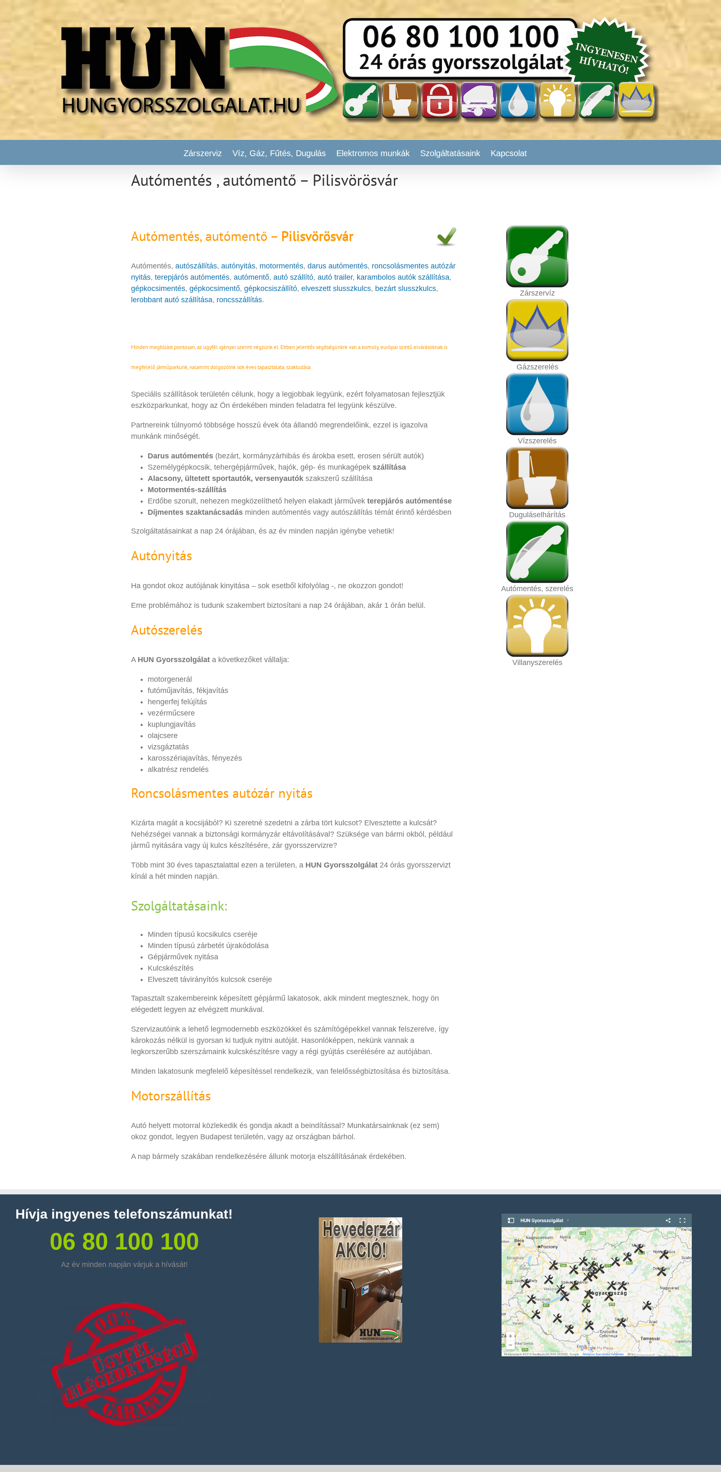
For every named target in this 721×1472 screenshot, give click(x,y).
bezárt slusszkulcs (405, 288)
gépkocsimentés (158, 288)
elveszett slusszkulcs (336, 288)
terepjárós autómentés (192, 277)
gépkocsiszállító (270, 288)
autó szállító (293, 277)
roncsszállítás (239, 300)
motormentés (281, 266)
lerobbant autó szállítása (171, 300)
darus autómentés (338, 266)
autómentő (251, 277)
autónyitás (238, 266)
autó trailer (335, 277)
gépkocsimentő (214, 288)
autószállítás (196, 266)
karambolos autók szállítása (402, 277)
